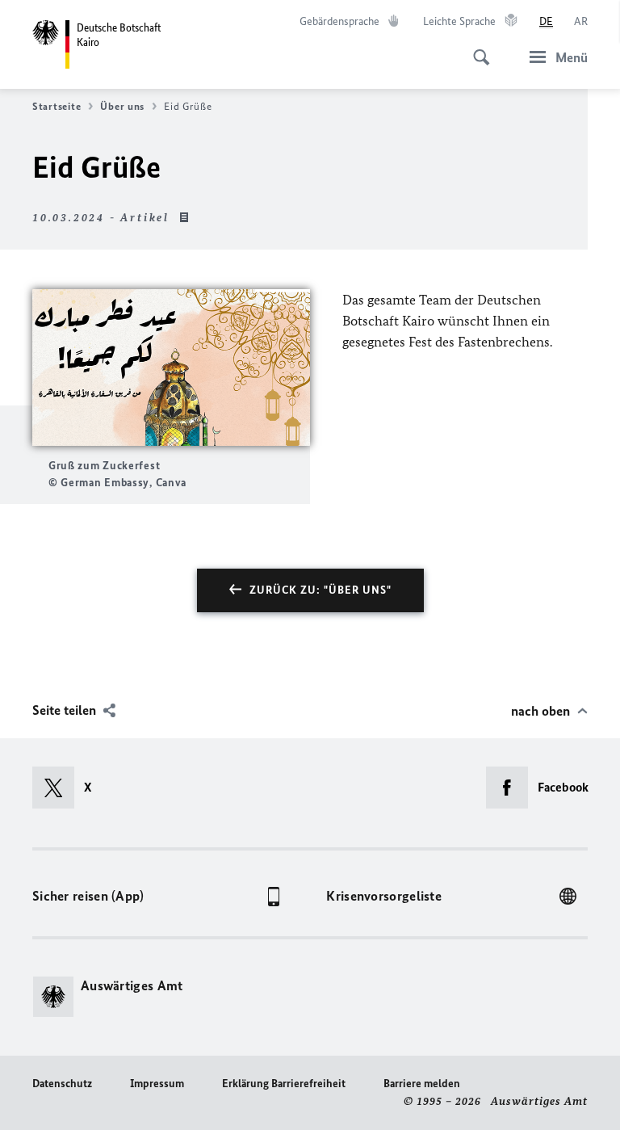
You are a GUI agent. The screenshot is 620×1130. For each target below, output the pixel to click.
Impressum (157, 1083)
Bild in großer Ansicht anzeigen (171, 368)
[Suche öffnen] (476, 48)
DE (546, 21)
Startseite (56, 106)
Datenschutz (62, 1083)
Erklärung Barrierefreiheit (284, 1083)
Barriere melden (421, 1083)
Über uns (122, 106)
